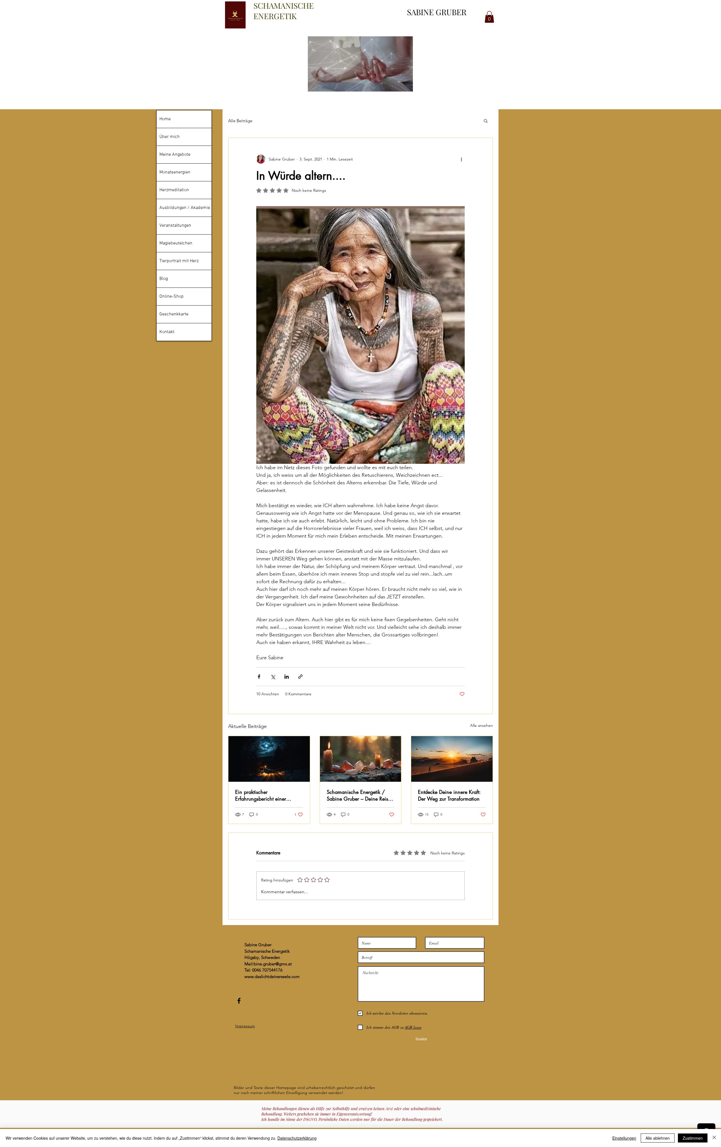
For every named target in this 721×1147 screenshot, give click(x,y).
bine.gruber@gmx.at (273, 963)
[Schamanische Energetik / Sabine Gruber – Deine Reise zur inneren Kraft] (360, 759)
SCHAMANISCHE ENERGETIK (283, 10)
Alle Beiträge (240, 120)
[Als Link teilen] (300, 676)
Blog (163, 279)
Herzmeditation (174, 190)
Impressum (245, 1025)
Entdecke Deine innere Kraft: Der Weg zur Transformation (449, 795)
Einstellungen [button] (624, 1138)
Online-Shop (171, 296)
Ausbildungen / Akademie (184, 208)
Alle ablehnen (658, 1138)
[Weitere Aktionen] (461, 159)
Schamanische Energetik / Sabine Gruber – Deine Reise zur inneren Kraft (359, 795)
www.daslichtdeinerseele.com (272, 976)
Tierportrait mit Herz (179, 261)
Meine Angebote (174, 154)
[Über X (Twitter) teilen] (272, 676)
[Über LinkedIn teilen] (286, 676)
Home (165, 119)
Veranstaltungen (175, 225)
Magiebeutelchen (175, 243)
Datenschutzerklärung (297, 1138)
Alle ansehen (481, 725)
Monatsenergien (174, 172)
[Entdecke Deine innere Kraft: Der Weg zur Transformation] (452, 759)
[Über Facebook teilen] (259, 676)
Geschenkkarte (173, 314)
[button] (485, 120)
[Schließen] (714, 1137)
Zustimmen (693, 1138)
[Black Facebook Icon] (239, 1001)
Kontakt (166, 332)
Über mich (169, 137)
